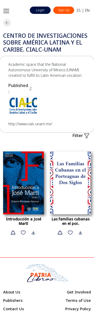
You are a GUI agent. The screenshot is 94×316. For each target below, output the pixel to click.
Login (40, 10)
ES (79, 10)
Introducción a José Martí (23, 221)
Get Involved (79, 292)
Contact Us (13, 308)
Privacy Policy (78, 308)
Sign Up (63, 10)
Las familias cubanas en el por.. (71, 221)
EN (87, 10)
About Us (11, 292)
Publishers (13, 300)
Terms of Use (78, 300)
